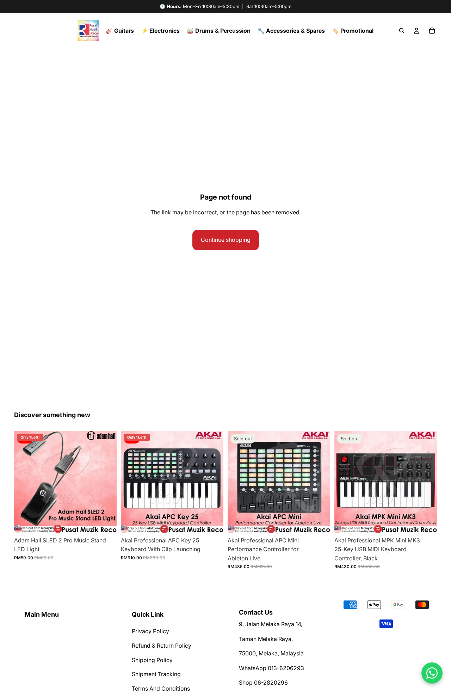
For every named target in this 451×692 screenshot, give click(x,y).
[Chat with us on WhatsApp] (432, 673)
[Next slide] (106, 482)
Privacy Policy (150, 631)
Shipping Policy (152, 659)
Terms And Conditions (161, 688)
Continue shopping (226, 239)
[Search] (401, 30)
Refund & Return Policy (161, 645)
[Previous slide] (24, 482)
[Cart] (432, 30)
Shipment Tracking (156, 674)
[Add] (105, 522)
